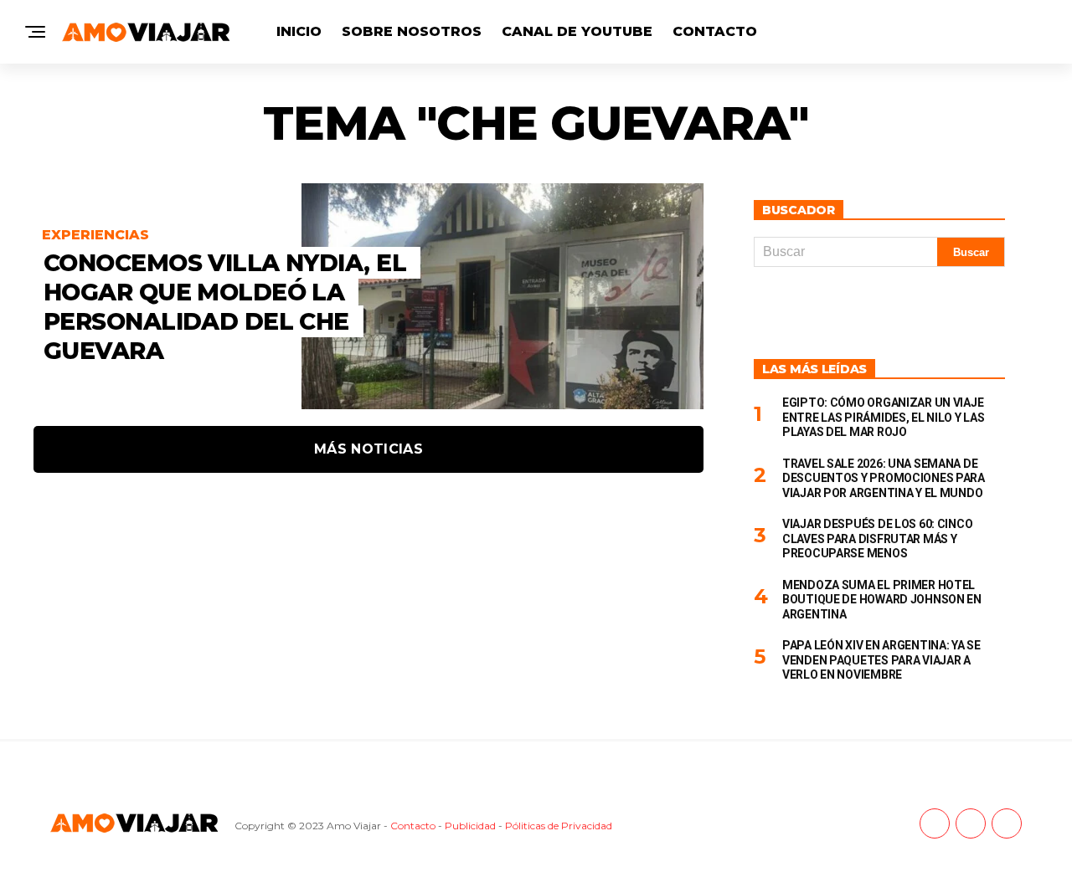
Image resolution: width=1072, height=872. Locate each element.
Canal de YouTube (577, 31)
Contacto (715, 31)
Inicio (299, 31)
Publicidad (470, 825)
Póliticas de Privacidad (558, 825)
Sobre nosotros (412, 31)
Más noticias (368, 449)
